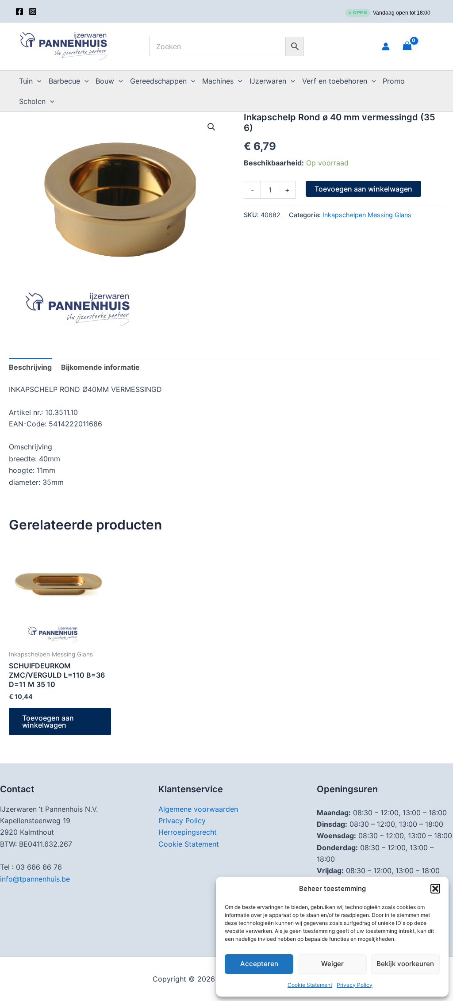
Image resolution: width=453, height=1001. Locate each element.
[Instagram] (33, 11)
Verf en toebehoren (334, 81)
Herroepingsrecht (187, 832)
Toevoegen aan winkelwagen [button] (48, 721)
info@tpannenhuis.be (35, 878)
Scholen (32, 101)
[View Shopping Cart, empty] (418, 46)
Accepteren (259, 963)
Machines (218, 81)
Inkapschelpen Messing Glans (366, 215)
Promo (394, 81)
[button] (435, 888)
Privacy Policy (354, 985)
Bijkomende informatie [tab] (100, 367)
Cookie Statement (310, 985)
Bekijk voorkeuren (405, 963)
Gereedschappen (158, 81)
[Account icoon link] (386, 46)
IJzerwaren (268, 81)
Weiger (332, 963)
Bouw (105, 81)
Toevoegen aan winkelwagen (363, 188)
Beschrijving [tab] (30, 367)
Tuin (26, 81)
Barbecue (64, 81)
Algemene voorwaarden (198, 809)
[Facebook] (19, 11)
